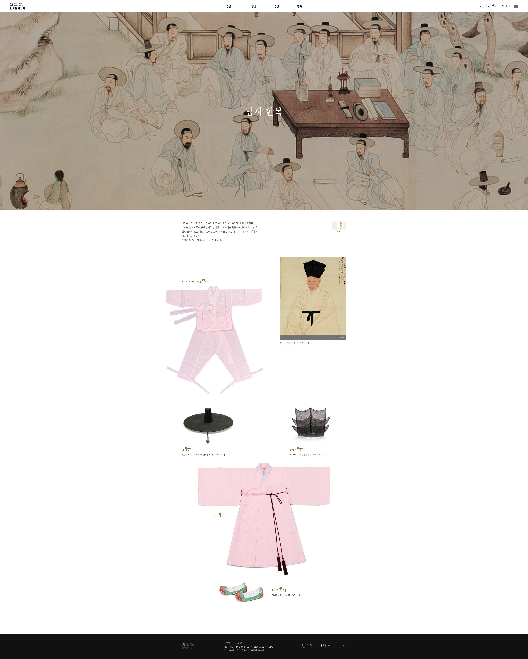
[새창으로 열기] (307, 645)
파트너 (227, 642)
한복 (299, 6)
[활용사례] (488, 6)
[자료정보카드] (494, 6)
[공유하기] (481, 6)
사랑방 (252, 6)
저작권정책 (238, 642)
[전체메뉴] (516, 6)
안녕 (228, 6)
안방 (276, 6)
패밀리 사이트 (326, 645)
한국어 (505, 6)
